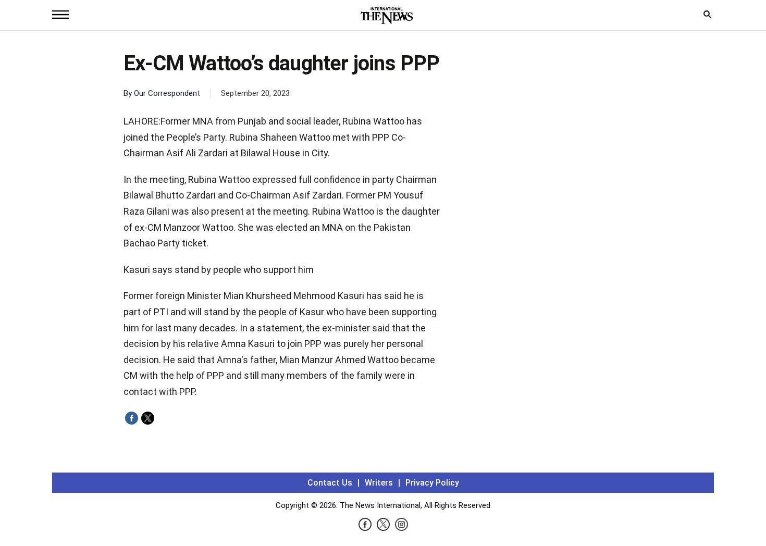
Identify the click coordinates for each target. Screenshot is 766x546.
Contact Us (329, 483)
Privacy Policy (432, 483)
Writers (379, 483)
